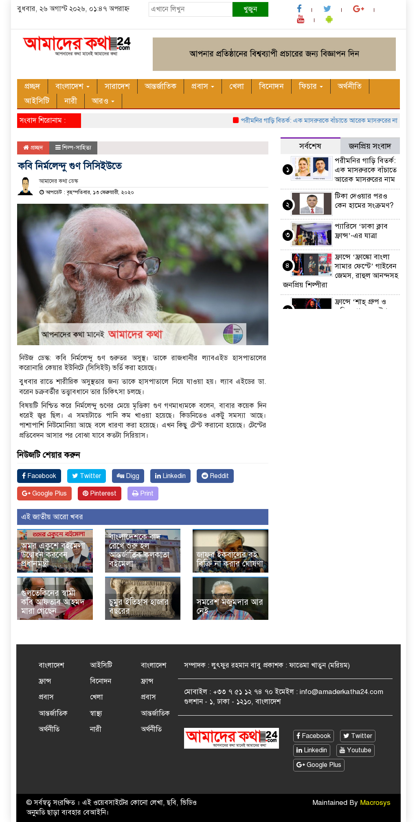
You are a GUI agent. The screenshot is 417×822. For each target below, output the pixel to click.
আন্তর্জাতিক (160, 86)
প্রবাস (200, 86)
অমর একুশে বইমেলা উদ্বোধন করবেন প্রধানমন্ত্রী (53, 555)
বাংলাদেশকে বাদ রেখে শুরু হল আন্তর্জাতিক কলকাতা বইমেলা (139, 550)
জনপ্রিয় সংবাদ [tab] (370, 146)
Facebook (41, 476)
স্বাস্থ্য (96, 713)
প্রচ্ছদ (32, 86)
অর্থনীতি (350, 86)
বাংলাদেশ (70, 86)
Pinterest (102, 493)
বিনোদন (271, 86)
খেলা (236, 86)
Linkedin (173, 476)
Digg (131, 476)
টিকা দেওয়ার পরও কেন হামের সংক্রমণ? (364, 201)
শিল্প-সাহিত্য (76, 147)
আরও (101, 101)
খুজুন (250, 9)
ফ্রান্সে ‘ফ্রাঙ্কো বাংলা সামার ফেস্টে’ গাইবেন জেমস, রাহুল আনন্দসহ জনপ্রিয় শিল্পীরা (340, 270)
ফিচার (309, 86)
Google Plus (49, 493)
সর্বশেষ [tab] (310, 146)
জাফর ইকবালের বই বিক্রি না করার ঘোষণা (230, 559)
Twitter (89, 476)
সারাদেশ (117, 86)
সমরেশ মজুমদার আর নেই (230, 606)
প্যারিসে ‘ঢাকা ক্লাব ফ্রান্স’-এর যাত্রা (361, 231)
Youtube (358, 750)
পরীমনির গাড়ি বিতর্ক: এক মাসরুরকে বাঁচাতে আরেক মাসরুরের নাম (309, 121)
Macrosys (375, 802)
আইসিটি (36, 101)
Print (146, 493)
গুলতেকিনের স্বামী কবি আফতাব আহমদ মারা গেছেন (53, 602)
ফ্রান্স (45, 681)
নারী (70, 101)
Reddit (218, 476)
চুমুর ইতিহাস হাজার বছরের (139, 606)
